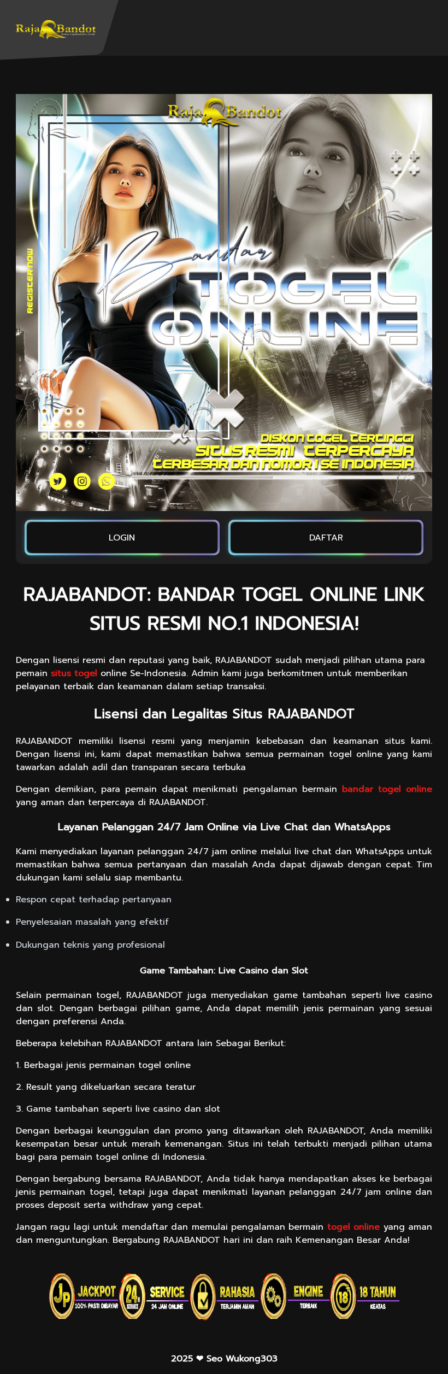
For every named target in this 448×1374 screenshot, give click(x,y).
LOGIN (122, 537)
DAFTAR (326, 537)
